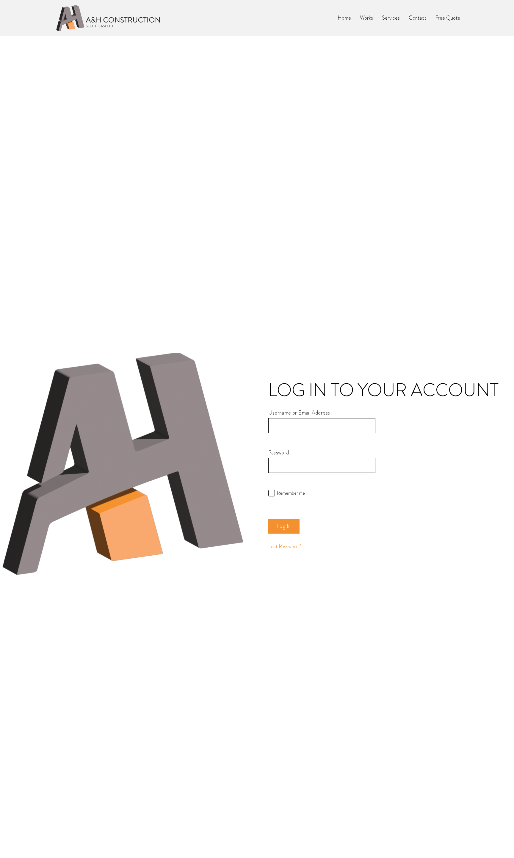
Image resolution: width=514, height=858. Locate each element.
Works (366, 18)
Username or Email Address (299, 412)
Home (344, 18)
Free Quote (447, 18)
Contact (417, 18)
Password (278, 452)
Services (391, 18)
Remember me (291, 493)
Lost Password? (284, 546)
